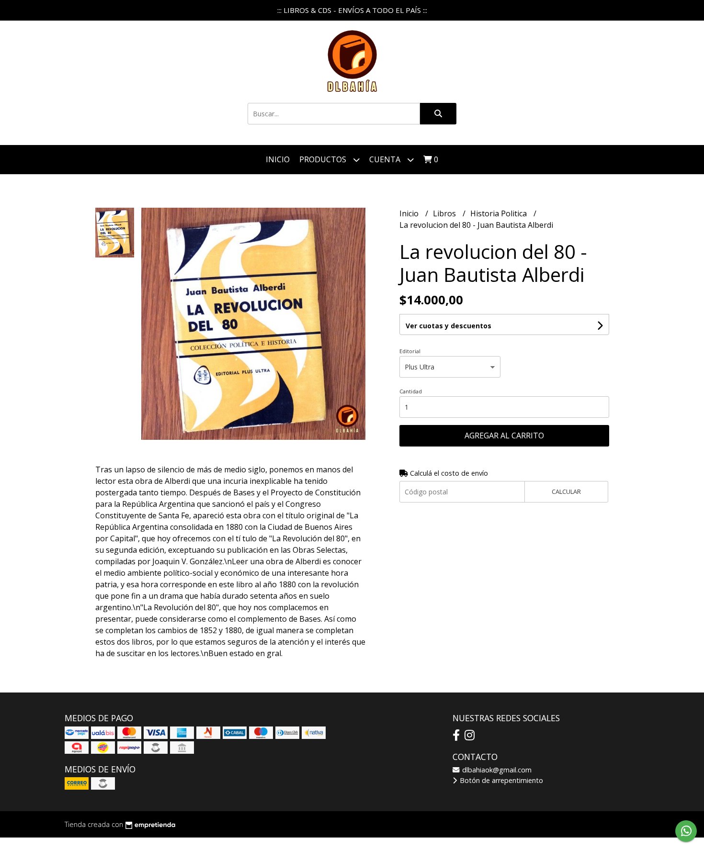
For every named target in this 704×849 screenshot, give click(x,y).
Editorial (409, 351)
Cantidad (410, 391)
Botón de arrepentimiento (500, 780)
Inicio (278, 159)
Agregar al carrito (504, 435)
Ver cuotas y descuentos (448, 325)
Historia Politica (499, 213)
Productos (323, 159)
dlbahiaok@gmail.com (496, 769)
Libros (445, 213)
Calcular (566, 491)
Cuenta (385, 159)
